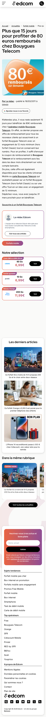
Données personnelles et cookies (20, 674)
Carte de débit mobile (14, 610)
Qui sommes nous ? (13, 682)
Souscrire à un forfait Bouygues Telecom (22, 204)
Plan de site (9, 691)
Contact (8, 687)
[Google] (6, 702)
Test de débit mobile (14, 606)
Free (6, 620)
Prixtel (7, 642)
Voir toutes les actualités (23, 505)
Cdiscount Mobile (12, 638)
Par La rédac (8, 101)
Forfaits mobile (12, 243)
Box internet (10, 597)
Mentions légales (12, 669)
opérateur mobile (16, 126)
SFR (6, 633)
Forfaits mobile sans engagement (20, 584)
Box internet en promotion (16, 580)
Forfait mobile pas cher (15, 576)
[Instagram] (29, 702)
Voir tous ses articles (17, 234)
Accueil (5, 26)
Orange (7, 629)
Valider (23, 549)
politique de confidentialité (20, 559)
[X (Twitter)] (34, 702)
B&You (7, 650)
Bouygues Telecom (13, 625)
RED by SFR (10, 646)
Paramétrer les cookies (15, 678)
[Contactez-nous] (41, 3)
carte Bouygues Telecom (24, 176)
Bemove (7, 711)
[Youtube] (23, 702)
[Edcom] (22, 3)
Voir (35, 263)
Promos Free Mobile (14, 589)
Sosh (6, 655)
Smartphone (10, 601)
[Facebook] (17, 702)
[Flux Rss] (40, 702)
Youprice (8, 659)
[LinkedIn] (12, 702)
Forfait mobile (28, 26)
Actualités (16, 26)
